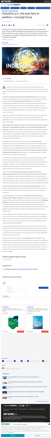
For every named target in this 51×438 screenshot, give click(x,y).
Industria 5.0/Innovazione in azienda (43, 8)
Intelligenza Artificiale (5, 8)
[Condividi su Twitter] (7, 25)
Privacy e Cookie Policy (23, 409)
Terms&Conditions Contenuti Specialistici (37, 409)
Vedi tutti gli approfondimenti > (42, 401)
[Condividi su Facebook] (2, 25)
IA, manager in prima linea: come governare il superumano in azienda (20, 269)
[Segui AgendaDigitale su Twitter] (29, 405)
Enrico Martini (5, 42)
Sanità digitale (23, 8)
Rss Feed (15, 409)
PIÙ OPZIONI (37, 435)
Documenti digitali (31, 8)
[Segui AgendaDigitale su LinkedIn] (27, 405)
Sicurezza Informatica (15, 8)
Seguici (21, 405)
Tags (12, 409)
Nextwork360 (6, 416)
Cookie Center (6, 410)
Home (3, 21)
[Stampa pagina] (14, 25)
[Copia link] (12, 25)
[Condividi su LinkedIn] (5, 25)
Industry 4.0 (9, 21)
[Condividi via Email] (9, 25)
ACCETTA (12, 435)
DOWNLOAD (20, 331)
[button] (3, 5)
